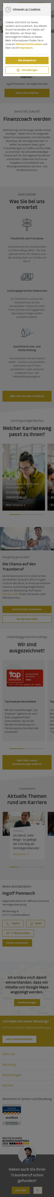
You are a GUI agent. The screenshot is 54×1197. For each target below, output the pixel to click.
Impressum (26, 48)
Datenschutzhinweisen (28, 44)
